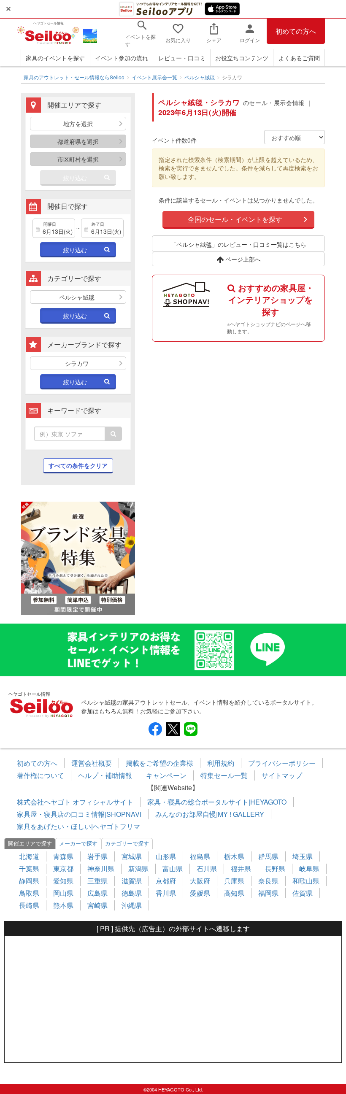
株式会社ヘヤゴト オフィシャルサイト (75, 802)
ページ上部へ (242, 259)
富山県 (172, 868)
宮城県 (132, 856)
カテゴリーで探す (127, 843)
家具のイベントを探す (55, 58)
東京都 (63, 868)
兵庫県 (234, 881)
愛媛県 (200, 893)
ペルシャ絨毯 (199, 77)
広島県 (97, 893)
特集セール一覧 (224, 775)
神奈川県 (100, 868)
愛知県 (63, 881)
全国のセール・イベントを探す (235, 219)
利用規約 (220, 763)
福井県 (241, 868)
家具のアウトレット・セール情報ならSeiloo (74, 77)
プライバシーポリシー (282, 763)
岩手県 (97, 856)
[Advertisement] (173, 999)
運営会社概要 (91, 763)
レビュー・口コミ (181, 58)
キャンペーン (166, 775)
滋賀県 (132, 881)
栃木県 (234, 856)
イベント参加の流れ (121, 58)
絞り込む (75, 177)
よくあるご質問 (299, 58)
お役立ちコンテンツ (241, 58)
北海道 (29, 856)
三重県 (97, 881)
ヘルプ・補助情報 (105, 775)
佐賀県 (302, 893)
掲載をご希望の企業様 (159, 763)
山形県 (166, 856)
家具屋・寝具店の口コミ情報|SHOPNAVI (79, 814)
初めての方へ (296, 31)
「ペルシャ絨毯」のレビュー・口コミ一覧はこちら (238, 244)
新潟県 (138, 868)
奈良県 (268, 881)
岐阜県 (309, 868)
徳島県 (132, 893)
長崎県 (29, 905)
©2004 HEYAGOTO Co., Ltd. (173, 1089)
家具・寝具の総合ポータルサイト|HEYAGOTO (217, 802)
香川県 (166, 893)
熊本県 (63, 905)
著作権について (40, 775)
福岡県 (268, 893)
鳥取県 (29, 893)
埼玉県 (302, 856)
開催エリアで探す (30, 843)
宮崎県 (97, 905)
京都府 (166, 881)
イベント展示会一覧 (154, 77)
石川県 (207, 868)
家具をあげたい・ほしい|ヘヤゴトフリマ (78, 826)
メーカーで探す (78, 843)
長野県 (275, 868)
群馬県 (268, 856)
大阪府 (200, 881)
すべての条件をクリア (78, 465)
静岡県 (29, 881)
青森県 (63, 856)
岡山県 (63, 893)
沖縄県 (132, 905)
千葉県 (29, 868)
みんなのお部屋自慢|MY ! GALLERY (209, 814)
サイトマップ (282, 775)
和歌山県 (305, 881)
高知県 (234, 893)
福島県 (200, 856)
